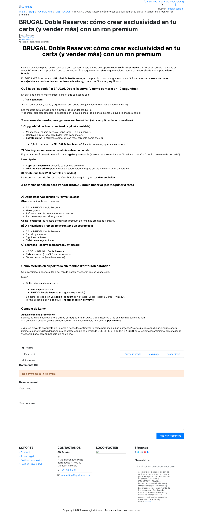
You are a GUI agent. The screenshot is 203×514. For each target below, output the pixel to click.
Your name (25, 388)
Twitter (28, 347)
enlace (148, 501)
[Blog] (53, 6)
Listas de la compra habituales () (165, 1)
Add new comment (170, 435)
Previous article (132, 354)
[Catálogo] (48, 6)
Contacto (26, 452)
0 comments (27, 39)
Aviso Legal (27, 456)
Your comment (27, 403)
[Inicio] (39, 6)
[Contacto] (67, 6)
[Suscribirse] (180, 466)
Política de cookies (31, 460)
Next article (173, 354)
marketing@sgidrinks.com (76, 475)
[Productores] (62, 6)
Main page (154, 354)
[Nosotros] (43, 6)
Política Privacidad (31, 463)
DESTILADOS (28, 37)
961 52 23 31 (68, 470)
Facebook (29, 354)
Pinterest (29, 360)
